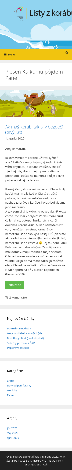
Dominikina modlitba (19, 328)
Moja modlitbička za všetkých (24, 333)
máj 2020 (12, 433)
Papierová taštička (18, 347)
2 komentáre (18, 297)
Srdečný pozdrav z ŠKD (21, 343)
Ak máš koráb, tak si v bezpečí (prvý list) (34, 129)
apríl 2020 (13, 437)
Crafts (10, 380)
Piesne (11, 395)
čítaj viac (15, 285)
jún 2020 (12, 428)
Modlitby (12, 390)
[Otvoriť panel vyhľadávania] (67, 52)
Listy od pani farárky (19, 385)
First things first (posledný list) (25, 338)
